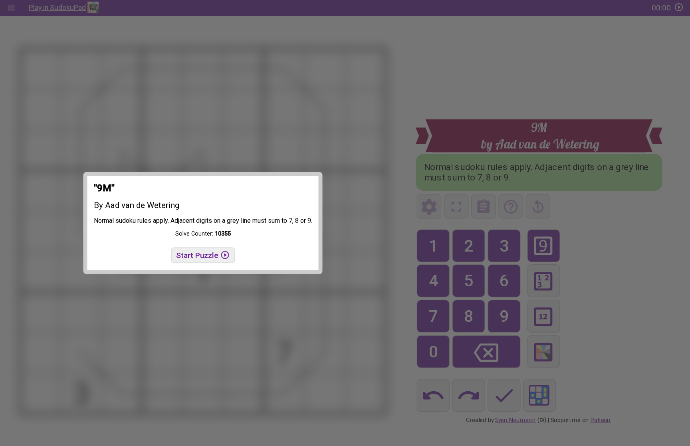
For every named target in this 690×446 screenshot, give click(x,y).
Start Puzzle (198, 255)
